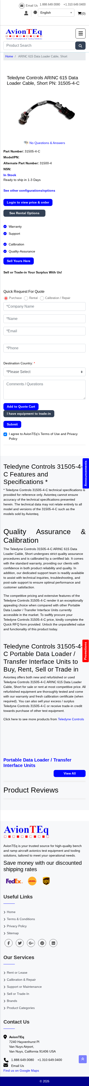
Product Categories (21, 1008)
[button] (81, 33)
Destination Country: (19, 363)
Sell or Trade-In (18, 994)
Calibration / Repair (57, 298)
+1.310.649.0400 (74, 4)
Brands (12, 1001)
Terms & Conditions (21, 919)
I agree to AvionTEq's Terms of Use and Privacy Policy (43, 436)
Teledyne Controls (71, 719)
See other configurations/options (29, 190)
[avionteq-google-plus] (31, 943)
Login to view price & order (28, 202)
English (45, 12)
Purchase (15, 298)
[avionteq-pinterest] (42, 943)
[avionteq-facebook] (9, 943)
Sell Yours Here (18, 261)
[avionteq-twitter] (20, 943)
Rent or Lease (17, 972)
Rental (33, 298)
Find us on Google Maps (21, 1070)
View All (70, 773)
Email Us (32, 5)
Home (9, 56)
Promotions (85, 651)
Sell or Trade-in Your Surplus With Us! (32, 272)
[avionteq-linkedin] (53, 943)
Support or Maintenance (24, 986)
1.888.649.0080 (50, 4)
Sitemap (13, 933)
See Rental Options (24, 213)
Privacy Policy (17, 926)
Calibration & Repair (21, 979)
